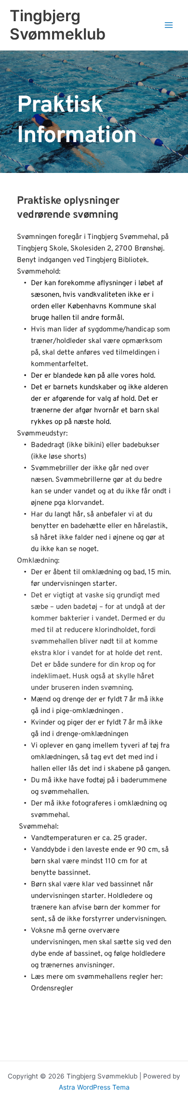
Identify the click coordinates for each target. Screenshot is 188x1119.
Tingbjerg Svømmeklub (58, 24)
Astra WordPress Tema (94, 1087)
